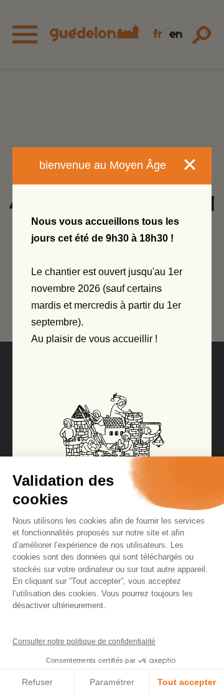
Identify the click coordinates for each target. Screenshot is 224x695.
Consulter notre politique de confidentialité (84, 641)
